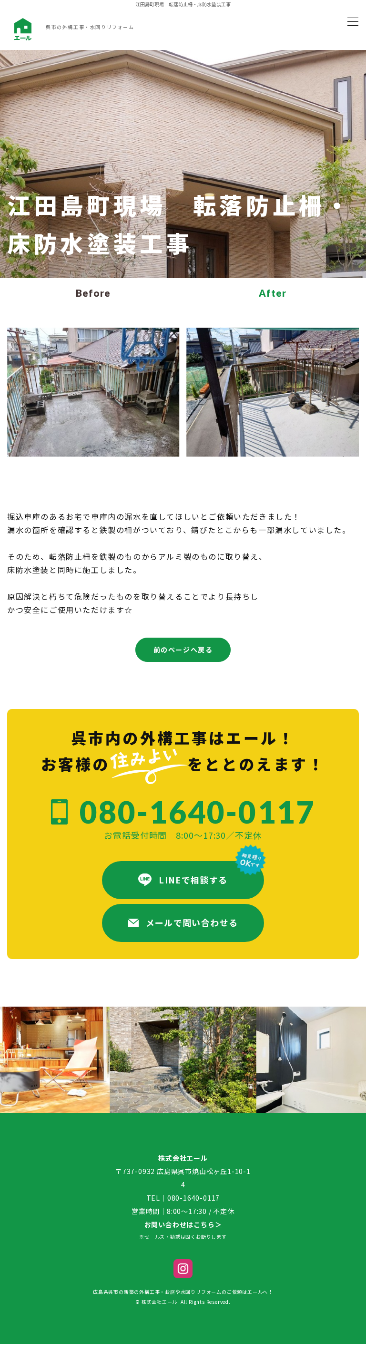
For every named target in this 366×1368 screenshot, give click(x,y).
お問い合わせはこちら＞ (183, 1224)
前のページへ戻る (183, 649)
